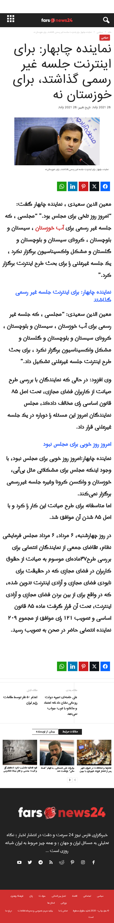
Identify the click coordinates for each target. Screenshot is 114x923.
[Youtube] (20, 863)
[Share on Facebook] (105, 186)
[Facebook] (94, 863)
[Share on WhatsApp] (62, 186)
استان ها (51, 902)
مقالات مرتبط (70, 731)
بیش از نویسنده (45, 731)
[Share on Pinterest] (83, 186)
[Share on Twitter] (94, 186)
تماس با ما (63, 910)
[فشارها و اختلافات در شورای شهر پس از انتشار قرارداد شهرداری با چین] (94, 752)
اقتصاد (74, 895)
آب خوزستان (49, 228)
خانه (109, 32)
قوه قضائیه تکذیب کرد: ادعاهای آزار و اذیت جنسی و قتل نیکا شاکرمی (20, 769)
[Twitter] (30, 863)
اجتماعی (87, 895)
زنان (31, 895)
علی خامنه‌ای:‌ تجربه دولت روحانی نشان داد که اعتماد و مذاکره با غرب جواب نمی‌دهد (60, 706)
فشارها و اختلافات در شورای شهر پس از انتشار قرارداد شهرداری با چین (95, 769)
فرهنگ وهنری (17, 895)
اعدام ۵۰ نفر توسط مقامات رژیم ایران (20, 700)
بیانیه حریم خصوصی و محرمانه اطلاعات (35, 910)
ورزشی (64, 902)
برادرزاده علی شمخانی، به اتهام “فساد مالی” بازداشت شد (57, 769)
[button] (103, 20)
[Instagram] (83, 863)
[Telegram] (41, 863)
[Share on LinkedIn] (72, 186)
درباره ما (8, 910)
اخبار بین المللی (59, 895)
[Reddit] (62, 863)
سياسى (100, 32)
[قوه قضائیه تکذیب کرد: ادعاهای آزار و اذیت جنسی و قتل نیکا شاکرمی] (20, 752)
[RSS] (51, 863)
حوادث (42, 895)
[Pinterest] (72, 863)
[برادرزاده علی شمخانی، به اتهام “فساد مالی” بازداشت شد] (57, 752)
